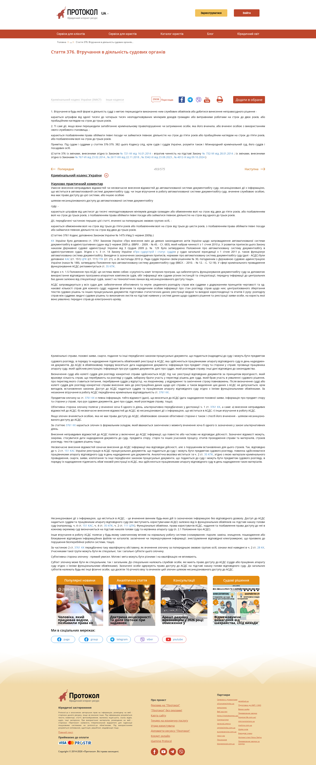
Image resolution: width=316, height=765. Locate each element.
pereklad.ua (243, 701)
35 (107, 266)
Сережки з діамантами (227, 699)
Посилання (222, 740)
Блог (210, 34)
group (94, 639)
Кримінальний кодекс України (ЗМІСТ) (76, 99)
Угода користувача (163, 725)
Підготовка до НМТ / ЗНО (249, 705)
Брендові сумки (245, 733)
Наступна (251, 169)
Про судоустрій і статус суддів (154, 251)
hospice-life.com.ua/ (247, 717)
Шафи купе (243, 729)
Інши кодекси (115, 99)
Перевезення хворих (247, 713)
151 (67, 450)
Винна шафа (243, 709)
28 (258, 547)
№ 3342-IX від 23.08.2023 (156, 157)
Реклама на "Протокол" (165, 705)
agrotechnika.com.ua (226, 727)
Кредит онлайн (160, 736)
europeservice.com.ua (226, 731)
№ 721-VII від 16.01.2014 (135, 153)
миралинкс (222, 707)
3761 (161, 392)
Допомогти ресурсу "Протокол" (170, 731)
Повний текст (65, 732)
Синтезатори (223, 719)
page (67, 639)
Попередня (66, 169)
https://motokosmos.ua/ (227, 715)
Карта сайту (158, 715)
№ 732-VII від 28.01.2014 (217, 153)
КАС (67, 259)
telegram (122, 639)
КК (52, 240)
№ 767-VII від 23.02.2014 (90, 157)
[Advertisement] (139, 76)
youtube (178, 639)
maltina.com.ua (245, 725)
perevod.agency (224, 723)
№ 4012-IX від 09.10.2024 (189, 157)
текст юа (221, 736)
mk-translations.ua (246, 721)
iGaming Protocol (161, 741)
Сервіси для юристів (123, 34)
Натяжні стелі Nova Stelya (250, 737)
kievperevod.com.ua (226, 744)
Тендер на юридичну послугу (169, 720)
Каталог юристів (172, 34)
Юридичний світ (248, 34)
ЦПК (84, 259)
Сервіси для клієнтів (71, 34)
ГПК (101, 259)
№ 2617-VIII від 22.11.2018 (123, 157)
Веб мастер (222, 711)
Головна (62, 42)
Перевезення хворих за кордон (249, 742)
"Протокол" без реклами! (166, 710)
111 (126, 525)
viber (150, 639)
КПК (112, 266)
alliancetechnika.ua (225, 703)
